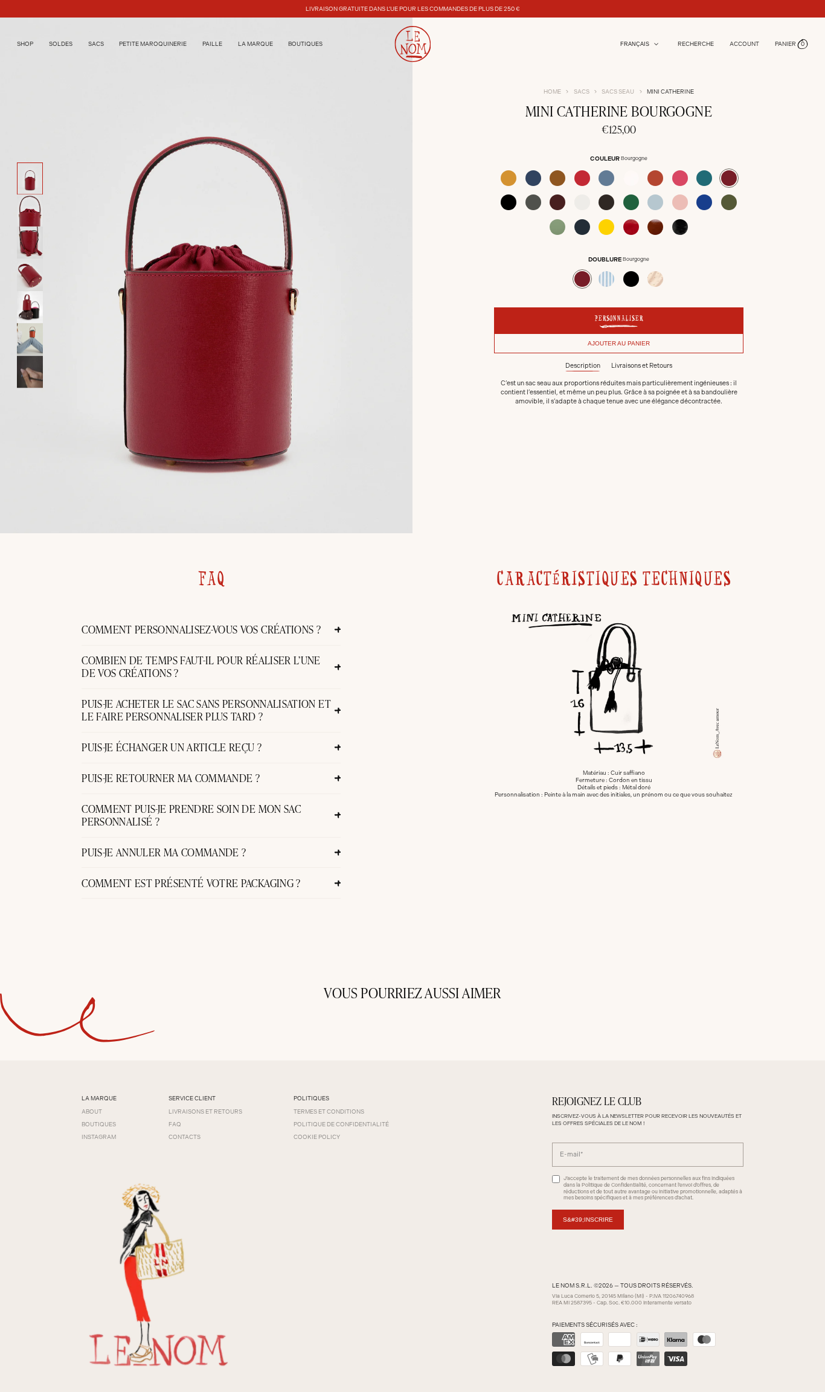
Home (552, 91)
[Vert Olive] (729, 202)
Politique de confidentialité (341, 1124)
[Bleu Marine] (582, 227)
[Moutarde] (508, 178)
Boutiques (305, 43)
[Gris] (533, 202)
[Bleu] (533, 178)
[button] (791, 44)
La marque (255, 43)
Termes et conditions (329, 1111)
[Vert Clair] (631, 202)
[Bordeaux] (557, 202)
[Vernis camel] (655, 227)
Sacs (581, 91)
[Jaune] (606, 227)
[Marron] (606, 202)
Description (582, 366)
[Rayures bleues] (606, 279)
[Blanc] (582, 202)
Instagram (99, 1137)
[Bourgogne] (729, 178)
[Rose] (680, 202)
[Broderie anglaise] (655, 279)
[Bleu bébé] (655, 202)
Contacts (185, 1137)
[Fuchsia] (680, 178)
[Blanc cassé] (631, 178)
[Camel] (557, 178)
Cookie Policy (317, 1137)
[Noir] (508, 202)
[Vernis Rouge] (631, 227)
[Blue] (704, 202)
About (92, 1111)
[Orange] (655, 178)
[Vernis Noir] (680, 227)
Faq (175, 1124)
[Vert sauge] (557, 227)
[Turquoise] (704, 178)
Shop (25, 43)
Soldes (60, 43)
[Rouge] (582, 178)
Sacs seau (618, 91)
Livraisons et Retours (641, 366)
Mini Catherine (670, 91)
